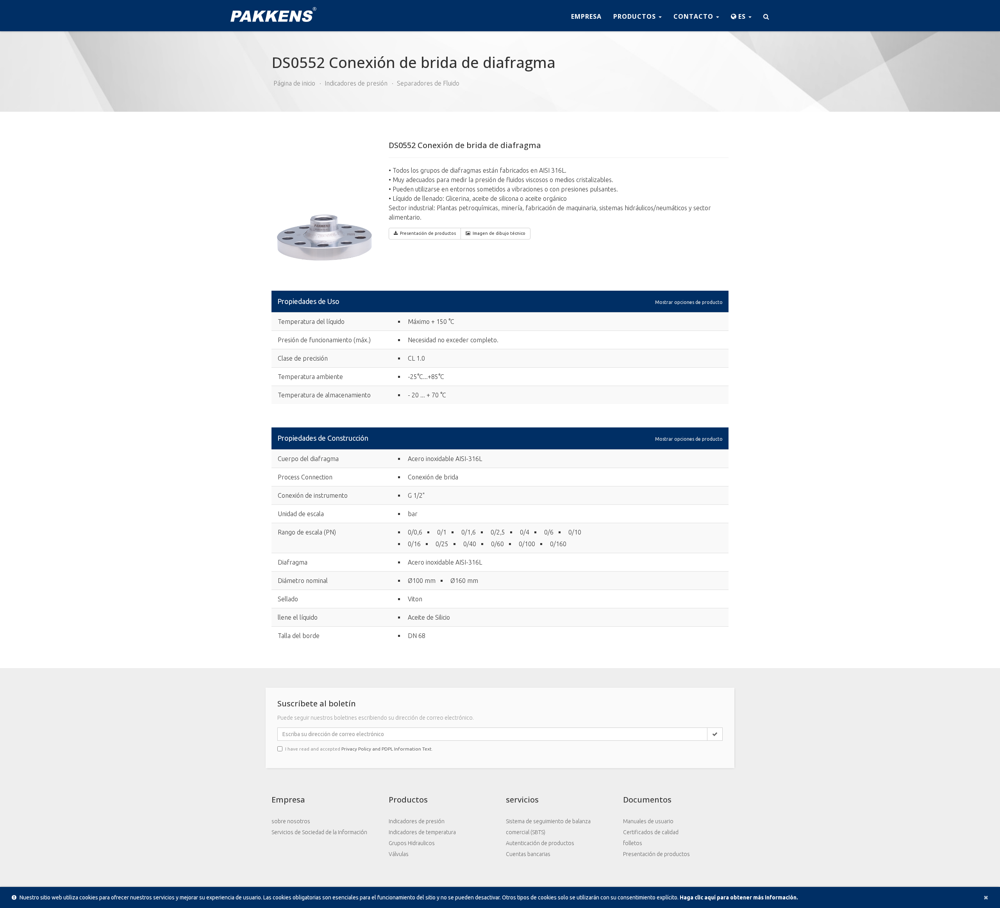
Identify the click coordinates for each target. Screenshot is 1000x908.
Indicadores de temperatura (422, 832)
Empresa (586, 16)
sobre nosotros (290, 821)
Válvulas (399, 854)
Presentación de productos (656, 854)
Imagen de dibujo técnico (499, 233)
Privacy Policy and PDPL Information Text (386, 748)
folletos (632, 843)
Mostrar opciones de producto (689, 301)
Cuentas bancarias (528, 854)
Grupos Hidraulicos (412, 843)
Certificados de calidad (651, 832)
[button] (741, 15)
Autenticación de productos (540, 843)
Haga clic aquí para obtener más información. (739, 897)
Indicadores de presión (356, 83)
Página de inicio (294, 83)
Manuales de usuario (648, 821)
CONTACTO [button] (694, 16)
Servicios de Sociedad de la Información (319, 832)
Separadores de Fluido (428, 83)
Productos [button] (635, 16)
